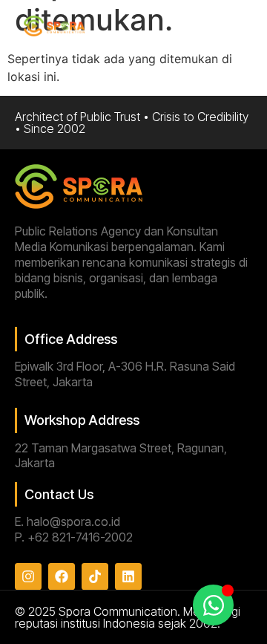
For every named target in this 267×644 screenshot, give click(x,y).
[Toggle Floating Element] (213, 605)
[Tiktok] (95, 576)
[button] (238, 27)
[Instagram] (28, 576)
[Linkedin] (128, 576)
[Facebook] (61, 576)
